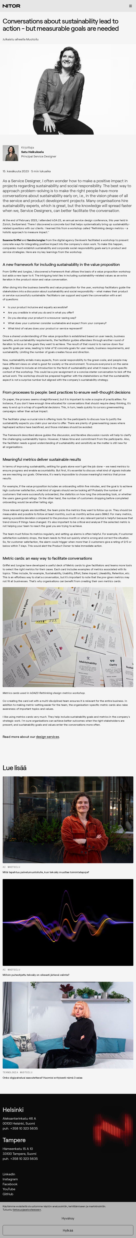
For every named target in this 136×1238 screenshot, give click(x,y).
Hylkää (68, 1230)
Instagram (10, 1179)
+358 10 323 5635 (24, 1128)
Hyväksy (68, 1218)
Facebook (10, 1184)
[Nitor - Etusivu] (11, 6)
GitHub (8, 1194)
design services (47, 737)
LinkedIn (9, 1174)
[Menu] (130, 6)
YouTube (9, 1189)
